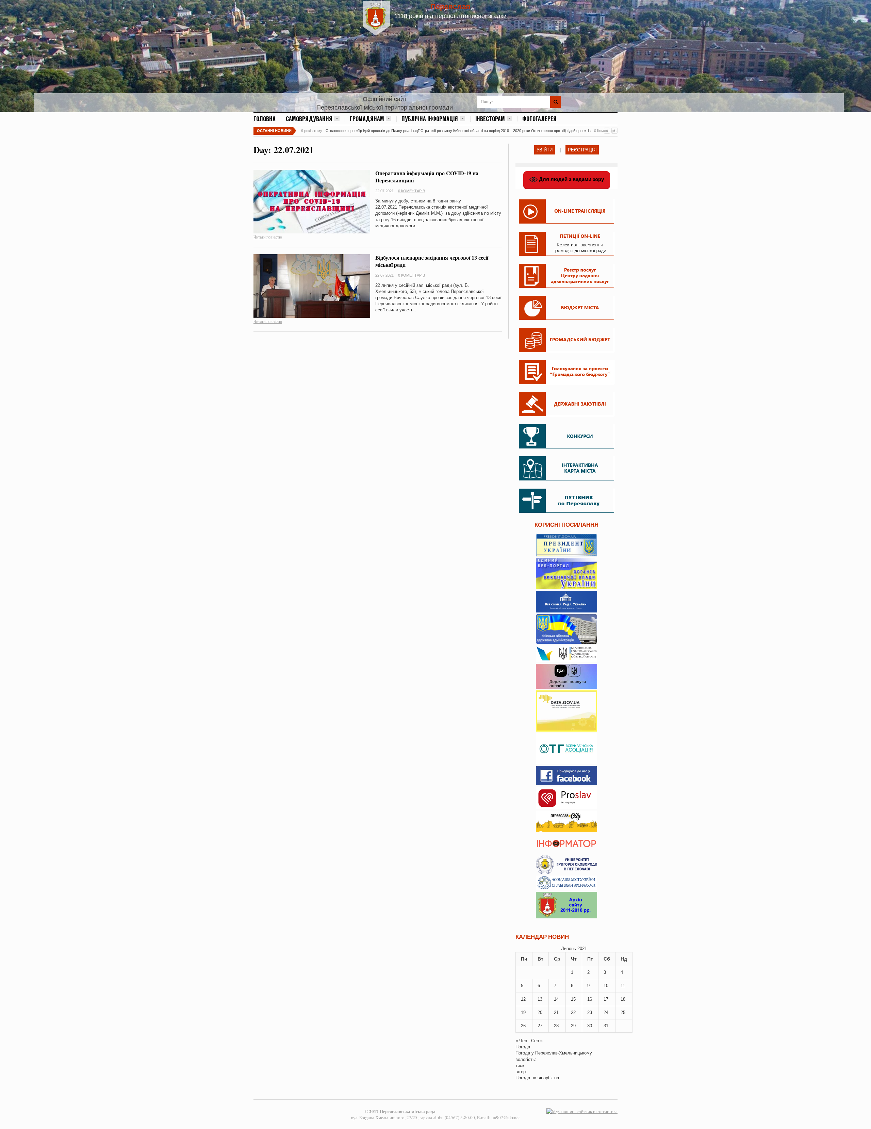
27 (540, 1025)
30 (589, 1025)
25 (623, 1012)
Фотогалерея (539, 118)
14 (556, 999)
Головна (264, 118)
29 (573, 1025)
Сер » (537, 1040)
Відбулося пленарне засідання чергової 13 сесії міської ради (431, 260)
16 (589, 999)
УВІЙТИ (545, 149)
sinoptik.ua (548, 1077)
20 (540, 1012)
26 (523, 1025)
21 (556, 1012)
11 (623, 985)
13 (540, 999)
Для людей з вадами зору (571, 179)
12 (523, 999)
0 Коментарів (411, 191)
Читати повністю (267, 237)
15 (573, 999)
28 (556, 1025)
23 (589, 1012)
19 (523, 1012)
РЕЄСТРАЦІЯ (582, 149)
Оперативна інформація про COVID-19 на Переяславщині (426, 176)
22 (573, 1012)
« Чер (521, 1040)
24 (606, 1012)
